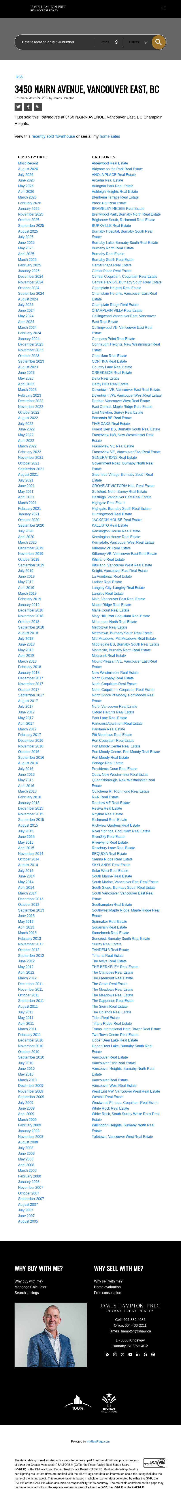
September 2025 (31, 225)
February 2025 (29, 265)
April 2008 (26, 1165)
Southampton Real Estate (112, 904)
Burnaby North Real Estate (113, 248)
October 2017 (28, 690)
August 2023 (28, 367)
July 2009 (25, 1103)
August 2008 (28, 1142)
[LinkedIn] (138, 1354)
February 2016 (29, 797)
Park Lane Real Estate (109, 718)
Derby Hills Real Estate (110, 384)
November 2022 (30, 407)
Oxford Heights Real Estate (113, 712)
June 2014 (26, 876)
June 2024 (26, 310)
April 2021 (26, 497)
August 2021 (28, 474)
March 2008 (27, 1170)
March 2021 (27, 503)
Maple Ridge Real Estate (111, 605)
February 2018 (29, 667)
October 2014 (28, 859)
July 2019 (25, 571)
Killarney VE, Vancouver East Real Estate (124, 554)
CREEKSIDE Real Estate (112, 373)
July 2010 (25, 1063)
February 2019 (29, 599)
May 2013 (26, 921)
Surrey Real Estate (106, 944)
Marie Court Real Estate (110, 610)
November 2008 (30, 1137)
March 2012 (27, 978)
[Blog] (107, 1354)
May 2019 (26, 582)
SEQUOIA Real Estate (109, 854)
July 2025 (25, 237)
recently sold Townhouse (53, 136)
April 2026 (26, 191)
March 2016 (27, 791)
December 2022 (30, 401)
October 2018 (28, 622)
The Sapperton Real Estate (113, 1001)
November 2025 (30, 214)
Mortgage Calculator (30, 1287)
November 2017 (30, 684)
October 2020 (28, 520)
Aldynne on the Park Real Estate (117, 169)
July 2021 (25, 480)
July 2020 (25, 531)
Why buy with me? (29, 1281)
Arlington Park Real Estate (112, 186)
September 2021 (31, 469)
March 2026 (27, 197)
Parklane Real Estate (108, 729)
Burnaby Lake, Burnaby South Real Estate (125, 243)
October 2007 (28, 1193)
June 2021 (26, 486)
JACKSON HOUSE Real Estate (117, 520)
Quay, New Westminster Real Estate (120, 774)
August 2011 (28, 1006)
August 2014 (28, 865)
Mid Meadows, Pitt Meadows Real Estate (124, 638)
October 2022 (28, 412)
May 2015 (26, 842)
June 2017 (26, 712)
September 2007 (31, 1199)
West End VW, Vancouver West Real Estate (126, 1091)
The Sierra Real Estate (110, 1006)
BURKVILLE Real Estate (111, 225)
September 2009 (31, 1097)
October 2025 (28, 220)
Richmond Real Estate (109, 820)
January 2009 (29, 1131)
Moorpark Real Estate (109, 655)
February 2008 (29, 1176)
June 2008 (26, 1153)
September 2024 (31, 293)
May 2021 (26, 491)
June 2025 (26, 243)
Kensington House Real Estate (116, 531)
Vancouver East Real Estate (114, 1063)
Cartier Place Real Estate (112, 265)
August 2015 (28, 825)
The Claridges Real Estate (112, 972)
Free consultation (107, 1293)
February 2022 (29, 452)
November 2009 (30, 1091)
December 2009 (30, 1085)
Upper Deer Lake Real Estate (115, 1040)
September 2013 (31, 910)
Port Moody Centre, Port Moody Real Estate (126, 752)
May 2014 (26, 882)
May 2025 (26, 248)
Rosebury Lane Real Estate (113, 848)
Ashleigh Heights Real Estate (115, 191)
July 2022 (25, 424)
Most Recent (28, 163)
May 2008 (26, 1159)
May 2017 (26, 718)
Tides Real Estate (106, 1018)
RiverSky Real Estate (108, 837)
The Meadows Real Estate (112, 989)
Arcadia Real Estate (107, 180)
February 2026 (29, 203)
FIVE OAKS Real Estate (111, 424)
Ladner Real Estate (107, 582)
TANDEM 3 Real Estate (110, 950)
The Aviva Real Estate (109, 961)
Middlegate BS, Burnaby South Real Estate (125, 644)
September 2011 (31, 1001)
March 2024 (27, 327)
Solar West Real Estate (110, 871)
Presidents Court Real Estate (114, 769)
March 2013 (27, 933)
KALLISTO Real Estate (110, 525)
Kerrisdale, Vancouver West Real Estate (123, 542)
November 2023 (30, 350)
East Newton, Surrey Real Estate (117, 412)
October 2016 (28, 752)
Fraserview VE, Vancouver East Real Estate (126, 452)
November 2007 (30, 1187)
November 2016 (30, 746)
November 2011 (30, 989)
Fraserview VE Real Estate (113, 446)
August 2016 (28, 763)
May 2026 (26, 186)
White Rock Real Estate (110, 1108)
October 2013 (28, 904)
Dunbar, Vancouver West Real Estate (121, 401)
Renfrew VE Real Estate (111, 803)
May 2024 (26, 316)
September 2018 (31, 627)
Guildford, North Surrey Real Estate (119, 491)
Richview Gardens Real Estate (116, 825)
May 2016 (26, 780)
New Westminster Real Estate (115, 673)
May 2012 (26, 967)
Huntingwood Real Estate (112, 514)
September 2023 (31, 361)
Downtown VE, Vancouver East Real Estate (126, 390)
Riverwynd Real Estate (110, 842)
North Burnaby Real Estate (113, 678)
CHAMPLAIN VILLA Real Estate (117, 310)
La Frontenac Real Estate (112, 576)
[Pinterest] (153, 1354)
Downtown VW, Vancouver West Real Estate (127, 395)
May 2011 (25, 1018)
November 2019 (30, 554)
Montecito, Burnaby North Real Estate (121, 650)
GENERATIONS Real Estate (114, 457)
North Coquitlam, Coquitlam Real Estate (123, 690)
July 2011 (25, 1012)
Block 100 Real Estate (109, 203)
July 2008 (25, 1148)
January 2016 (29, 803)
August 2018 (28, 633)
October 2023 (28, 356)
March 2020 (27, 542)
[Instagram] (115, 1354)
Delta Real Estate (105, 378)
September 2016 (31, 757)
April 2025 (26, 254)
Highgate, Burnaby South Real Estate (121, 508)
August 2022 (28, 418)
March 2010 (27, 1080)
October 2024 (28, 288)
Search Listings (27, 1293)
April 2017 (26, 723)
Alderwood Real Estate (110, 163)
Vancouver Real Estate (110, 1057)
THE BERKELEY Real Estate (115, 967)
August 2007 (28, 1204)
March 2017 (27, 729)
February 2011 (29, 1035)
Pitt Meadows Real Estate (112, 735)
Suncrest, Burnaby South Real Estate (121, 938)
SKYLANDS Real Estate (111, 865)
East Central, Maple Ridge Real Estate (122, 407)
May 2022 (26, 435)
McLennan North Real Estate (114, 622)
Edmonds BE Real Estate (112, 418)
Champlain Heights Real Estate (116, 288)
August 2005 (28, 1221)
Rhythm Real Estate (107, 814)
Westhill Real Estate (108, 1097)
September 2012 (31, 955)
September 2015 (31, 820)
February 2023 (29, 395)
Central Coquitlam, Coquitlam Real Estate (124, 276)
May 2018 (26, 650)
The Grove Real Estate (110, 984)
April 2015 (26, 848)
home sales (110, 136)
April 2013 (26, 927)
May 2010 (26, 1074)
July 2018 (25, 638)
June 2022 (26, 429)
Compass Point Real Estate (113, 339)
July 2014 (25, 871)
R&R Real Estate (105, 797)
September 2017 (31, 695)
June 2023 (26, 373)
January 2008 (29, 1182)
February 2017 (29, 735)
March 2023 (27, 390)
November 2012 (30, 944)
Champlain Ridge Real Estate (115, 305)
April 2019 (26, 588)
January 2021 (29, 514)
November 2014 (30, 854)
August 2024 (28, 299)
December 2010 (30, 1040)
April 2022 (26, 441)
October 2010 (28, 1052)
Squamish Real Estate (109, 927)
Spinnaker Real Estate (109, 921)
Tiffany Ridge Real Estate (112, 1023)
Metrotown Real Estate (109, 627)
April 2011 (26, 1023)
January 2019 (29, 605)
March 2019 (27, 593)
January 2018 (29, 673)
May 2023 (26, 378)
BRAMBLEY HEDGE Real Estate (118, 208)
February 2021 (29, 508)
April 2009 (26, 1114)
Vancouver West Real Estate (114, 1085)
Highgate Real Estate (108, 503)
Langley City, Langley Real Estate (118, 588)
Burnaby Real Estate (108, 254)
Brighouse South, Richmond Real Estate (123, 220)
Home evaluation (107, 1287)
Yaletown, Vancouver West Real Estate (122, 1137)
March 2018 (27, 661)
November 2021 (30, 457)
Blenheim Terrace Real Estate (115, 197)
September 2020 (31, 525)
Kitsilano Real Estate (108, 559)
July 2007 (25, 1210)
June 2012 (26, 961)
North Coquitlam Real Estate (114, 684)
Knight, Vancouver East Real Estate (120, 571)
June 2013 (26, 916)
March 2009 (27, 1120)
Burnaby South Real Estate (113, 260)
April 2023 (26, 384)
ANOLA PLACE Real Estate (114, 175)
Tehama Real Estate (108, 955)
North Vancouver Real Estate (114, 706)
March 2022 (27, 446)
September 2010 (31, 1057)
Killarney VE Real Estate (111, 548)
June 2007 (26, 1216)
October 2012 (28, 950)
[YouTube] (130, 1354)
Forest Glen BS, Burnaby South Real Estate (126, 429)
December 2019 (30, 548)
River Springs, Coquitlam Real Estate (121, 831)
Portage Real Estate (107, 763)
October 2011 (28, 995)
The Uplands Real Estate (111, 1012)
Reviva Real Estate (107, 808)
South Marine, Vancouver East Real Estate (125, 882)
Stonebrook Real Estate (110, 933)
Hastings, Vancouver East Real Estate (121, 497)
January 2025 (29, 271)
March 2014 (27, 893)
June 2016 (26, 774)
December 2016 (30, 740)
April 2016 (26, 786)
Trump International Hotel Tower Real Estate (126, 1029)
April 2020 (26, 537)
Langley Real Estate (108, 593)
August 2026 (28, 169)
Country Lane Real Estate (112, 367)
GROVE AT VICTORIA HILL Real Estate (123, 486)
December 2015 (30, 808)
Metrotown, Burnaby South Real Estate (122, 633)
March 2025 (27, 260)
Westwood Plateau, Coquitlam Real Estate (125, 1103)
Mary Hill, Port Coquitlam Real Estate (121, 616)
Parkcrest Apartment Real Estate (117, 723)
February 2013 (29, 938)
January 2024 (29, 339)
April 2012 (26, 972)
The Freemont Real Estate (112, 978)
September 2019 (31, 565)
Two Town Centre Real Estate (115, 1035)
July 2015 (25, 831)
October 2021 (28, 463)
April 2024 (26, 322)
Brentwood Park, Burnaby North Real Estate (126, 214)
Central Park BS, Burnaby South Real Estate (127, 282)
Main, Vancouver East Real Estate (118, 599)
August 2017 (28, 701)
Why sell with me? (108, 1281)
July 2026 (25, 175)
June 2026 (26, 180)
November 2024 (30, 282)
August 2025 (28, 231)
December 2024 (30, 276)
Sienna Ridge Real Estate (112, 859)
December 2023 (30, 344)
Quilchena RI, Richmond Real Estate (120, 791)
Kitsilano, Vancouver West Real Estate (122, 565)
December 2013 (30, 899)
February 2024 (29, 333)
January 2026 (29, 208)
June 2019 (26, 576)
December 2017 (30, 678)
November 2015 (30, 814)
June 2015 (26, 837)
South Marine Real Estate (112, 876)
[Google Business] (145, 1354)
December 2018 (30, 610)
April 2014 (26, 887)
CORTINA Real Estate (109, 361)
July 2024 (25, 305)
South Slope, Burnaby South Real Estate (124, 887)
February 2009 (29, 1125)
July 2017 (25, 706)
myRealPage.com (98, 1441)
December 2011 (30, 984)
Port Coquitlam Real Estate (113, 740)
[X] (123, 1354)
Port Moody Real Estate (110, 757)
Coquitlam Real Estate (109, 356)
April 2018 (26, 655)
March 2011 (27, 1029)
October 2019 (28, 559)
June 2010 (26, 1068)
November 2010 (30, 1046)
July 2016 (25, 769)
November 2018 (30, 616)
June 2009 (26, 1108)
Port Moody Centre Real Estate (116, 746)
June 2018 (26, 644)
